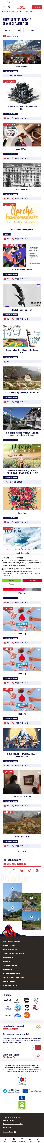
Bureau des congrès (10, 949)
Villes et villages (6, 2)
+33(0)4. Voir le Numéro (15, 76)
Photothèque (7, 969)
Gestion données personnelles (13, 1124)
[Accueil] (22, 7)
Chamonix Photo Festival (22, 553)
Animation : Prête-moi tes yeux (22, 796)
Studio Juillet (7, 1127)
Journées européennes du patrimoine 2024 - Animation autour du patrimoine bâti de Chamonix (22, 434)
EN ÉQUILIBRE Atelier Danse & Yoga (22, 310)
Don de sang (22, 633)
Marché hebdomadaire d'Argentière (22, 229)
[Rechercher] (9, 7)
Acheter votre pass (10, 1029)
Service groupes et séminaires (13, 977)
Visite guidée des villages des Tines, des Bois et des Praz (22, 392)
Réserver (37, 7)
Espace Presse (8, 957)
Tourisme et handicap (10, 985)
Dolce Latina (22, 513)
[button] (20, 61)
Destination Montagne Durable (13, 953)
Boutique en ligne (9, 945)
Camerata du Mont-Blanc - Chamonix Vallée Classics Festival (22, 351)
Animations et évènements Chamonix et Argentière (23, 11)
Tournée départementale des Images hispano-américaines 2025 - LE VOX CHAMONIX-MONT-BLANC (22, 471)
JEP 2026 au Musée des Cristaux (22, 269)
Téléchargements (9, 981)
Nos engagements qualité (11, 1117)
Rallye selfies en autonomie (22, 189)
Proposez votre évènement (12, 973)
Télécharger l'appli (10, 1057)
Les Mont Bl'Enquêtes (22, 149)
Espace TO (6, 961)
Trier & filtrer (32, 30)
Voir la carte (8, 30)
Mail (8, 118)
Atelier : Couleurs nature (22, 837)
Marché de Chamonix (22, 66)
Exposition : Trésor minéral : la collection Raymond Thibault (22, 107)
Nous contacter (8, 1132)
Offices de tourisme (10, 965)
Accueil (4, 11)
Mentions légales (8, 1120)
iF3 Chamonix (22, 593)
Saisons (37, 2)
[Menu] (4, 7)
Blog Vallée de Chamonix (11, 941)
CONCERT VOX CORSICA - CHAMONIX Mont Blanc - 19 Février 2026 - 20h (22, 755)
